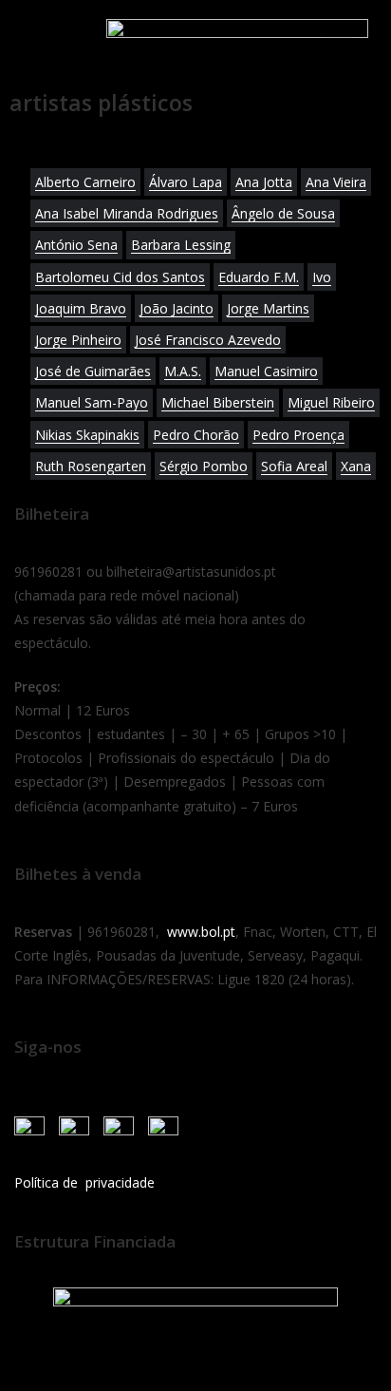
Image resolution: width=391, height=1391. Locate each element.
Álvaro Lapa (185, 182)
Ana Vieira (336, 182)
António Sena (76, 245)
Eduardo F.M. (258, 277)
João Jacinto (177, 308)
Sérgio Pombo (203, 466)
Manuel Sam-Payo (91, 402)
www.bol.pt (201, 932)
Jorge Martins (268, 308)
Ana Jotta (263, 182)
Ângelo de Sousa (283, 213)
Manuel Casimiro (266, 371)
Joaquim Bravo (80, 308)
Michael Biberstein (217, 402)
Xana (356, 466)
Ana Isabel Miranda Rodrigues (126, 213)
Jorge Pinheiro (78, 340)
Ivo (321, 277)
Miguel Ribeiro (331, 402)
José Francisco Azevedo (208, 340)
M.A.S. (182, 371)
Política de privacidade (84, 1182)
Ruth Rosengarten (90, 466)
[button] (37, 40)
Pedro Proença (298, 435)
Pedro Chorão (196, 435)
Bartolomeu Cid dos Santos (120, 277)
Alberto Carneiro (85, 182)
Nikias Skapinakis (87, 435)
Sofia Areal (294, 466)
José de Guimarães (93, 371)
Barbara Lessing (181, 245)
